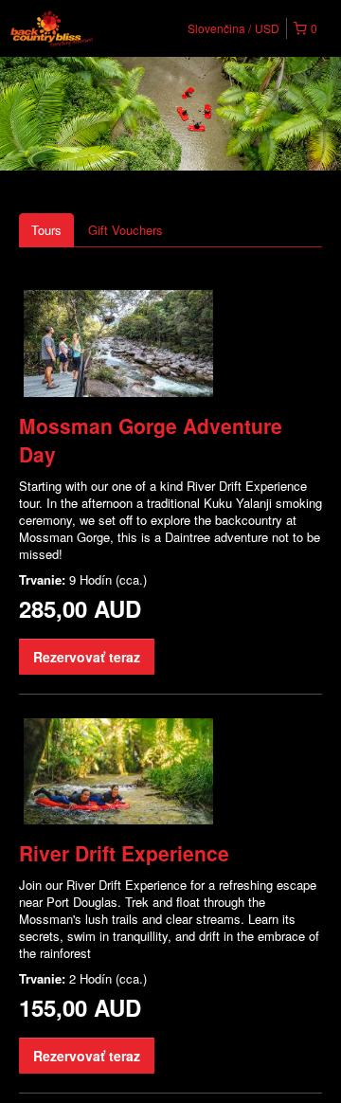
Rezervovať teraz (86, 656)
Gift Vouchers (125, 230)
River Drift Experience (124, 853)
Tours (46, 230)
